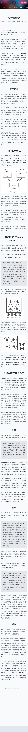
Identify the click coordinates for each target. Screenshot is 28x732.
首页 (4, 7)
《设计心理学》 (10, 30)
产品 (10, 7)
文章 (21, 7)
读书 (15, 7)
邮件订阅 (23, 3)
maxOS (12, 729)
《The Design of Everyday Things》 (15, 32)
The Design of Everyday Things (11, 688)
